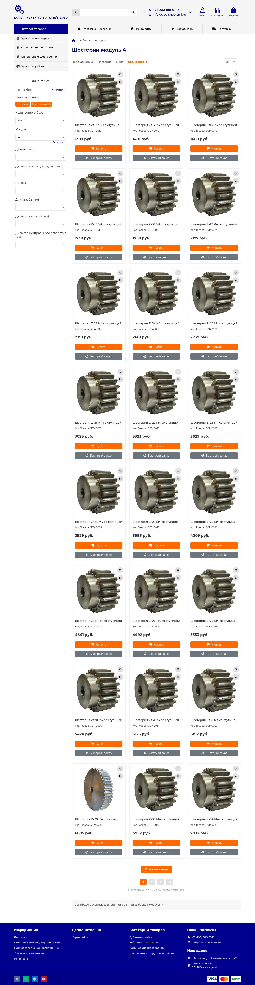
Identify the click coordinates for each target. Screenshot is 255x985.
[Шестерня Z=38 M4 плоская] (98, 789)
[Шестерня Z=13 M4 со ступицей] (156, 95)
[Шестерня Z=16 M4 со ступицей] (156, 194)
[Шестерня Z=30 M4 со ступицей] (98, 690)
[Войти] (202, 10)
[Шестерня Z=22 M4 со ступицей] (156, 393)
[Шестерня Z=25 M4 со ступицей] (156, 492)
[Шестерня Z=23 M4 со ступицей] (214, 393)
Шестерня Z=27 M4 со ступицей (98, 621)
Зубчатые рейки (32, 66)
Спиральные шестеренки (39, 56)
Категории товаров (147, 930)
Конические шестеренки (147, 947)
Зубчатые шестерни (35, 38)
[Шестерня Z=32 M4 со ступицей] (214, 690)
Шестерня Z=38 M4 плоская (95, 819)
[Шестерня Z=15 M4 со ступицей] (98, 194)
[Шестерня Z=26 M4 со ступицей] (214, 492)
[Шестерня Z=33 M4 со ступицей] (156, 789)
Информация (26, 930)
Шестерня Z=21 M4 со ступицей (98, 422)
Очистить (58, 90)
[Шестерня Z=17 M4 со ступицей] (214, 194)
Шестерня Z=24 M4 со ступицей (98, 522)
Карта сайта (80, 937)
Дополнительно (86, 930)
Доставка (224, 28)
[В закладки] (120, 74)
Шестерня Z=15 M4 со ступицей (98, 224)
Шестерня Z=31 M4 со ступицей (156, 720)
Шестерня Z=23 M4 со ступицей (213, 422)
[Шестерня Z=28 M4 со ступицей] (156, 591)
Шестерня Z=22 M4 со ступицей (156, 422)
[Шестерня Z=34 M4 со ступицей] (214, 789)
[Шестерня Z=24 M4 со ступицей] (98, 492)
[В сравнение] (120, 82)
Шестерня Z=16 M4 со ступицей (156, 224)
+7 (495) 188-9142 (166, 10)
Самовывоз (185, 28)
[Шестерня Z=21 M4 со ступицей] (98, 393)
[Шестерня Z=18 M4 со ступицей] (98, 293)
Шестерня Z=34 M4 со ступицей (214, 819)
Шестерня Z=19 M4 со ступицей (156, 323)
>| (169, 882)
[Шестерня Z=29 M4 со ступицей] (214, 591)
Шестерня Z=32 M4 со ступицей (213, 720)
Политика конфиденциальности (37, 942)
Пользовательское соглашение (36, 947)
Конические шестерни (37, 47)
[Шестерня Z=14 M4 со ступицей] (214, 95)
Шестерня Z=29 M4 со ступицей (214, 621)
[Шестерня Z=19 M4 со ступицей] (156, 293)
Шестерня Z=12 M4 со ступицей (98, 125)
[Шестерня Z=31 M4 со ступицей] (156, 690)
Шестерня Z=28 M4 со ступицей (156, 621)
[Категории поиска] (76, 12)
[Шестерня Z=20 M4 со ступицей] (214, 293)
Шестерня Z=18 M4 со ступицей (98, 323)
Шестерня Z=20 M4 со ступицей (214, 323)
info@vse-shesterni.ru (169, 14)
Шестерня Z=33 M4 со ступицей (156, 819)
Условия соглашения (29, 953)
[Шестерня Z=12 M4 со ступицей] (98, 95)
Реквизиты (143, 28)
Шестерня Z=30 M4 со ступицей (98, 720)
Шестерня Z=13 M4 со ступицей (156, 125)
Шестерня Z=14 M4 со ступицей (213, 125)
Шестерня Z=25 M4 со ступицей (156, 522)
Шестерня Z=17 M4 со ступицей (213, 224)
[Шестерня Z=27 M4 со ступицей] (98, 591)
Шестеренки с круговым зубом (151, 953)
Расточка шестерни (97, 28)
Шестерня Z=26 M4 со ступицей (214, 522)
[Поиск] (133, 12)
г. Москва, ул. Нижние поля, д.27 (214, 958)
